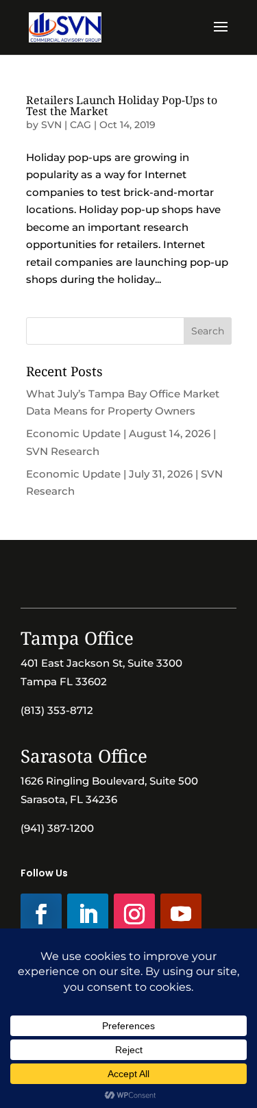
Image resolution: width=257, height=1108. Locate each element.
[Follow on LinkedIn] (87, 914)
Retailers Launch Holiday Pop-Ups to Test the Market (121, 106)
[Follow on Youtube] (180, 914)
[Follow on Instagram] (134, 914)
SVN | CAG (66, 125)
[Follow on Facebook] (41, 914)
